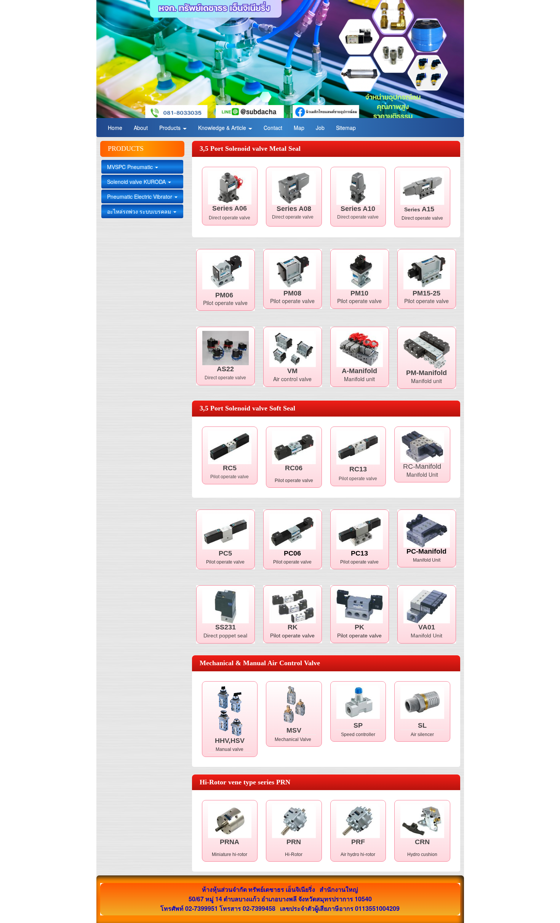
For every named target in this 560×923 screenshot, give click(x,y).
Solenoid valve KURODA (137, 181)
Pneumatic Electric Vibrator (140, 196)
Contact (273, 127)
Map (299, 127)
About (141, 127)
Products (170, 127)
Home (115, 127)
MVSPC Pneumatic (130, 167)
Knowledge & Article (223, 127)
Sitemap (346, 127)
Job (320, 127)
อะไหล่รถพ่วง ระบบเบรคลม (140, 211)
